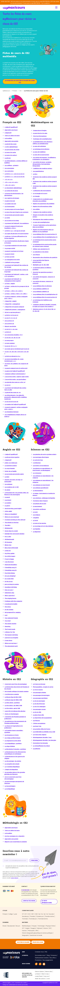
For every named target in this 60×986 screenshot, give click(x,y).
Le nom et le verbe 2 (11, 155)
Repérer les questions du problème (43, 203)
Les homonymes (10, 206)
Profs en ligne (38, 942)
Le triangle (36, 196)
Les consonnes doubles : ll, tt (13, 335)
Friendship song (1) (10, 567)
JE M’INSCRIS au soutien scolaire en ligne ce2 (20, 81)
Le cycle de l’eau (38, 460)
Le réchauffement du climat (41, 746)
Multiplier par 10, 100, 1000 (41, 265)
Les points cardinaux (39, 509)
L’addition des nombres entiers (42, 168)
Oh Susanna (8, 542)
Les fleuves (36, 720)
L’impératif (8, 133)
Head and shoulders (11, 564)
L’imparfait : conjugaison (12, 304)
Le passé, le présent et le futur (14, 251)
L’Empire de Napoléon (11, 769)
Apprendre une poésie (11, 141)
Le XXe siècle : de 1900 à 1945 (13, 705)
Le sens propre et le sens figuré (14, 209)
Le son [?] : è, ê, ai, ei (11, 318)
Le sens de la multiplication (41, 222)
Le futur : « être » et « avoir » (14, 291)
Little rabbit (8, 511)
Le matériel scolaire (11, 465)
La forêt (35, 520)
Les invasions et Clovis (12, 735)
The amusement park (11, 646)
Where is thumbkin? (11, 514)
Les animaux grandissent (40, 488)
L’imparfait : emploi (10, 301)
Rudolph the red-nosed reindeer (14, 534)
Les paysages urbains (39, 692)
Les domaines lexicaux (11, 412)
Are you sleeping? (10, 576)
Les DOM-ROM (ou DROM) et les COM (44, 732)
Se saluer (7, 490)
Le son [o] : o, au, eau (11, 329)
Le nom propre (9, 340)
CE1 (26, 914)
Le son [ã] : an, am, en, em (12, 337)
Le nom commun (10, 343)
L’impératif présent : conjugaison (15, 309)
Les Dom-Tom (37, 726)
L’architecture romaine (12, 694)
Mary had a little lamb (11, 548)
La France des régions (39, 734)
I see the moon (9, 562)
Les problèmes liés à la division (42, 286)
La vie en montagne (39, 701)
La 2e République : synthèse (13, 743)
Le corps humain (10, 468)
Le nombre (8, 503)
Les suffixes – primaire (11, 165)
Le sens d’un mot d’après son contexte (16, 212)
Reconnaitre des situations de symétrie (45, 257)
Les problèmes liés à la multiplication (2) (45, 294)
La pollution (36, 748)
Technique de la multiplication (42, 139)
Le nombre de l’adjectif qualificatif (15, 404)
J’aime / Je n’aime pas (11, 463)
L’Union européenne (39, 723)
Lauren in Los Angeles (11, 637)
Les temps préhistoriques (12, 738)
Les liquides (36, 529)
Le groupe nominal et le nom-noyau (15, 245)
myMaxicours (6, 91)
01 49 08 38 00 (25, 890)
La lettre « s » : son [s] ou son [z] (14, 174)
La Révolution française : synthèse (15, 749)
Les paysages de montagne (41, 695)
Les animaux (8, 484)
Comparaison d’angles (40, 130)
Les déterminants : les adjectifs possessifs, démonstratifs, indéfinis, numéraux (15, 397)
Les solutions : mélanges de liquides (44, 498)
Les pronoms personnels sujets (14, 215)
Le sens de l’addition (39, 152)
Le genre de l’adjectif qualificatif (15, 371)
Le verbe (7, 218)
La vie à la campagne (39, 706)
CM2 (36, 914)
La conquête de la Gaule (12, 764)
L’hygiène (36, 517)
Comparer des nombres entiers (42, 212)
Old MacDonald (9, 539)
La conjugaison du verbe (12, 259)
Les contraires (9, 171)
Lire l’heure (36, 254)
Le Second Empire (10, 786)
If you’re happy (9, 559)
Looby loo (8, 550)
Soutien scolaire (23, 942)
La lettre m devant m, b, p (12, 356)
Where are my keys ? (11, 643)
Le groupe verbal (10, 248)
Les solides (36, 209)
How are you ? (9, 590)
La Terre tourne (38, 689)
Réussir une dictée (10, 326)
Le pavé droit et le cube (40, 133)
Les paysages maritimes (40, 698)
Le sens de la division (39, 146)
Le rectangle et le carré (40, 193)
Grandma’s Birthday (11, 587)
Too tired (7, 621)
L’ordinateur (37, 463)
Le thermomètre (38, 490)
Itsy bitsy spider (10, 553)
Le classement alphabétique (13, 188)
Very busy (8, 607)
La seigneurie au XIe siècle (13, 740)
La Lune (35, 512)
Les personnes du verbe (12, 149)
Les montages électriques (41, 457)
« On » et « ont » (10, 185)
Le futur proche (9, 257)
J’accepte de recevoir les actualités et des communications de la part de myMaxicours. (22, 866)
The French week (10, 629)
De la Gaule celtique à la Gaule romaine (16, 691)
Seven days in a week (11, 531)
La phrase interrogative (12, 457)
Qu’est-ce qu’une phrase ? (13, 312)
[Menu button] (56, 7)
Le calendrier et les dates (40, 252)
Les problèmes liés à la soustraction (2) (45, 297)
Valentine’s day (9, 593)
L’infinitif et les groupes (12, 262)
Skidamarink (9, 528)
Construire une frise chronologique (16, 684)
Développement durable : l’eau (42, 737)
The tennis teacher (10, 623)
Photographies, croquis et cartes (43, 687)
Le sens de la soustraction (41, 154)
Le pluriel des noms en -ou (13, 392)
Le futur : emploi (10, 283)
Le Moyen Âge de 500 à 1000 (13, 697)
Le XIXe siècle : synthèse (12, 702)
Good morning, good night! (13, 508)
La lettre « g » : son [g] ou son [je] (15, 231)
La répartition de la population (42, 718)
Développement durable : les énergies (44, 740)
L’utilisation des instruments (42, 190)
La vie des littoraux (39, 704)
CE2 (20, 91)
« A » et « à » (9, 179)
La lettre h (8, 332)
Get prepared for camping (13, 612)
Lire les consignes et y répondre (14, 836)
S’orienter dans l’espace (40, 501)
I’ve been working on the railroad (15, 519)
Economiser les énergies (40, 743)
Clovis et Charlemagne (12, 714)
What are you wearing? (12, 517)
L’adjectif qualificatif (11, 127)
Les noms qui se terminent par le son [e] (17, 349)
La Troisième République (12, 766)
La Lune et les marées (39, 523)
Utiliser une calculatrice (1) (41, 249)
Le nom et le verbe (10, 152)
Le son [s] (7, 385)
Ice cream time (9, 578)
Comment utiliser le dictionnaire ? (15, 374)
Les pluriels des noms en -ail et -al (15, 382)
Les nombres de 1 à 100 (12, 487)
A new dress (8, 640)
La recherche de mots (11, 190)
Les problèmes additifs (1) (41, 289)
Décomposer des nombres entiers (43, 219)
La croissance (37, 473)
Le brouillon (8, 138)
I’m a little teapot (10, 556)
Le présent (8, 500)
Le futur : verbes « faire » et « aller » (16, 293)
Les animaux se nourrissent (41, 485)
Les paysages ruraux (39, 709)
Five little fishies (10, 573)
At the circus (9, 581)
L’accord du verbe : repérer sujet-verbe (17, 376)
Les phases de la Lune (39, 503)
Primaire (14, 91)
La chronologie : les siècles (13, 761)
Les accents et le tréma (12, 220)
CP (22, 914)
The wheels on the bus (12, 522)
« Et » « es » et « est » (11, 182)
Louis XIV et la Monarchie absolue (15, 711)
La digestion (37, 531)
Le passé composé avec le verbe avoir (16, 368)
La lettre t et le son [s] (11, 315)
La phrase (8, 158)
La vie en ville (37, 712)
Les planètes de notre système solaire (44, 454)
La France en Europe (39, 684)
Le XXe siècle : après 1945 (12, 708)
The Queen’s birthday (11, 635)
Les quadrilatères (38, 171)
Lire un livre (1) (9, 321)
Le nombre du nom (10, 203)
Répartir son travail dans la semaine (16, 841)
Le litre (35, 174)
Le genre (7, 505)
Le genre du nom (10, 201)
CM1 (32, 914)
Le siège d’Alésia (10, 746)
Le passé (7, 497)
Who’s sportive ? (10, 595)
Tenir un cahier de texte (12, 135)
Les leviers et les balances (41, 465)
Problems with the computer (13, 601)
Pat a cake (8, 536)
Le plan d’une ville (38, 715)
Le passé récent (9, 254)
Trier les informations (40, 136)
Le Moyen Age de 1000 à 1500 (13, 700)
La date (7, 477)
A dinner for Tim (10, 632)
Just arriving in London (12, 584)
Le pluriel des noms (10, 144)
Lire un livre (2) (9, 323)
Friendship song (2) (10, 570)
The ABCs (7, 525)
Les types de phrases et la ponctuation (16, 233)
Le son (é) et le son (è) (11, 401)
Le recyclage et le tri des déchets (43, 526)
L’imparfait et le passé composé (14, 307)
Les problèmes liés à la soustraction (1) (45, 234)
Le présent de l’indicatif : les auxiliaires (17, 223)
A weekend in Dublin (11, 604)
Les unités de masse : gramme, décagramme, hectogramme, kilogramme (42, 164)
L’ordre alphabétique (11, 147)
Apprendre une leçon (11, 130)
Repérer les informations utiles (42, 206)
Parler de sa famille (10, 471)
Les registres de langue (12, 198)
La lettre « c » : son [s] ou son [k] (14, 176)
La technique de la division (41, 149)
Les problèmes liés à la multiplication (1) (45, 237)
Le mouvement (37, 506)
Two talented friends (11, 618)
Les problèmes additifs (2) (41, 291)
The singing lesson (10, 598)
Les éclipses (36, 515)
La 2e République (10, 789)
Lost (6, 615)
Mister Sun (8, 545)
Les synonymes (9, 168)
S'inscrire (34, 860)
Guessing (7, 626)
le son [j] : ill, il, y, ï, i (11, 346)
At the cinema (9, 609)
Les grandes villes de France (41, 729)
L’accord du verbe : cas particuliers (15, 379)
